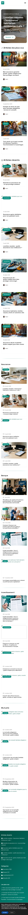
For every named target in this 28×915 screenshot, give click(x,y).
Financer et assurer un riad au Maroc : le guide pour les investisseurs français (11, 645)
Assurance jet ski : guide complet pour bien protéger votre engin (11, 279)
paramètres (24, 908)
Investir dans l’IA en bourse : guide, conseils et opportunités (12, 696)
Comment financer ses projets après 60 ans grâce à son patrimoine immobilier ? (11, 526)
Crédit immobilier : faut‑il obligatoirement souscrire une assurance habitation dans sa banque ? (10, 553)
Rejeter (12, 912)
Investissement (8, 592)
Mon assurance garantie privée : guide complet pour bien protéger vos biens (12, 73)
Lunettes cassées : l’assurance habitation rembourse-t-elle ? (12, 389)
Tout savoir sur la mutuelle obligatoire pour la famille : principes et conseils (11, 811)
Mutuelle (5, 708)
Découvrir (8, 37)
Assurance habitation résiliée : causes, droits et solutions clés (13, 311)
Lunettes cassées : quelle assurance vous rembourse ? (12, 247)
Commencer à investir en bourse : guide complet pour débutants (12, 669)
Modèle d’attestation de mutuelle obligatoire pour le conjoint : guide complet (11, 783)
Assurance (5, 364)
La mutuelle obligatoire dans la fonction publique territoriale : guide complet (11, 733)
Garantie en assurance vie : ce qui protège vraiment (11, 183)
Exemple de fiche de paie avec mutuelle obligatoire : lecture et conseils (11, 108)
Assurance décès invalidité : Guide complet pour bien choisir (13, 343)
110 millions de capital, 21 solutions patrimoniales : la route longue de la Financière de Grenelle (13, 501)
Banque (4, 475)
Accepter (5, 912)
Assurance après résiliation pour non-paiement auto (12, 215)
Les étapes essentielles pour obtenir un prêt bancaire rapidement (14, 581)
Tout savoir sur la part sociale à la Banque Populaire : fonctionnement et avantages (13, 143)
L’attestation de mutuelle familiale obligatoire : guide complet (13, 758)
